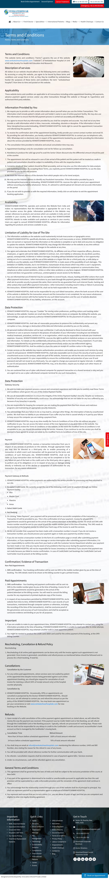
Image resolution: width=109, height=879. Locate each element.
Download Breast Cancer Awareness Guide (84, 853)
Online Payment (57, 826)
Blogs (68, 21)
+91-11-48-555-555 (81, 2)
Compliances (36, 850)
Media (75, 21)
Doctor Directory (81, 848)
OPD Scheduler (57, 820)
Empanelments (57, 845)
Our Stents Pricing (15, 836)
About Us (16, 21)
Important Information (17, 827)
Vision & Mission (38, 826)
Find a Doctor (28, 21)
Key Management (37, 837)
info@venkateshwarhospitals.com (87, 828)
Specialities (40, 21)
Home (7, 39)
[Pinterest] (94, 859)
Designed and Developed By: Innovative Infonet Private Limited (23, 877)
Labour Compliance (59, 842)
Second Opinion (47, 1)
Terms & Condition (58, 836)
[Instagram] (86, 859)
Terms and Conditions (20, 39)
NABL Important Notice (17, 824)
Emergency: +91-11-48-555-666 (92, 5)
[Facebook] (75, 859)
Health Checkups (87, 21)
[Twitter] (79, 859)
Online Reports (57, 830)
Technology (36, 841)
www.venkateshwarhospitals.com (18, 60)
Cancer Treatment (62, 2)
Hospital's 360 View (16, 833)
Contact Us (99, 21)
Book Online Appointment (30, 1)
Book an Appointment (96, 875)
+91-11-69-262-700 (96, 2)
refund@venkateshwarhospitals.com (43, 745)
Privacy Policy (57, 839)
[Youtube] (90, 859)
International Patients (56, 21)
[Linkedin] (82, 859)
